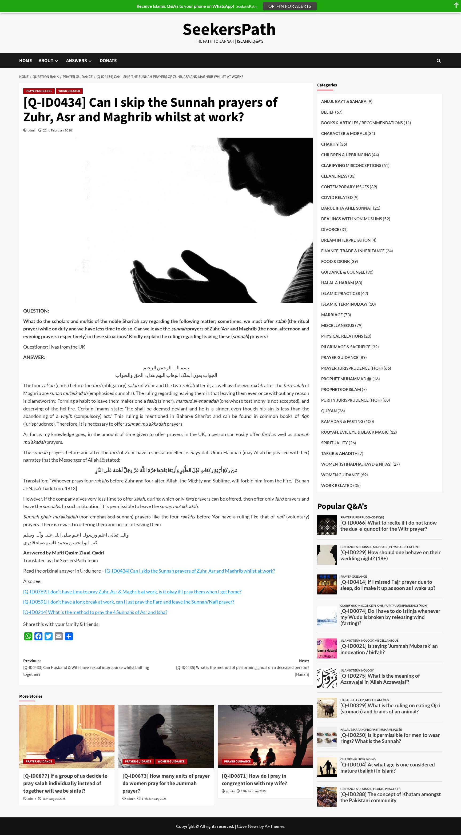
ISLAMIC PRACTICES (340, 293)
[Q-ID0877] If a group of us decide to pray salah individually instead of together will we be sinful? (65, 783)
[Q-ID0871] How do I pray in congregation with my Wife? (254, 779)
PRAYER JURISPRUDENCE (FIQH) (352, 367)
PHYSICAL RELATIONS (342, 335)
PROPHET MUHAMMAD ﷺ (346, 378)
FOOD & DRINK (335, 261)
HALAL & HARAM (337, 282)
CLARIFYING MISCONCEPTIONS (351, 165)
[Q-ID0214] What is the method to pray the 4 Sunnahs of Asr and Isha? (95, 612)
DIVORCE (330, 229)
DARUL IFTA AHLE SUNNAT (346, 207)
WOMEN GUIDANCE (171, 761)
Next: (242, 667)
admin (32, 130)
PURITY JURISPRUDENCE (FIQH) (351, 399)
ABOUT (46, 60)
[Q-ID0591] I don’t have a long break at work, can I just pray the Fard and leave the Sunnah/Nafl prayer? (128, 602)
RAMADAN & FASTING (342, 421)
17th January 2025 (154, 799)
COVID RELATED (337, 197)
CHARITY (330, 143)
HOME (25, 60)
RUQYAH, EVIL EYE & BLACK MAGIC (355, 431)
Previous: (86, 667)
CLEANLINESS (334, 175)
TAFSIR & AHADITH (339, 453)
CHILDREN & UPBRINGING (346, 154)
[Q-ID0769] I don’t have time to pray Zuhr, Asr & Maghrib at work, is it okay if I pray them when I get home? (132, 591)
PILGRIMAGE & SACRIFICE (346, 346)
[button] (438, 60)
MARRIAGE (332, 314)
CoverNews (248, 826)
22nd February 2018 (57, 130)
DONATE (108, 60)
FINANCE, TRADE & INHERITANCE (353, 250)
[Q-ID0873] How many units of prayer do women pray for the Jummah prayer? (166, 783)
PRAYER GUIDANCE (39, 91)
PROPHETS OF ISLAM (341, 389)
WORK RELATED (69, 91)
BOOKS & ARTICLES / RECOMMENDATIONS (362, 122)
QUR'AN (329, 410)
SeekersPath (229, 29)
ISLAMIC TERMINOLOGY (344, 303)
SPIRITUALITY (334, 442)
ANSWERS (76, 60)
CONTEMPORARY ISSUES (345, 186)
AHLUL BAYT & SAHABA (344, 101)
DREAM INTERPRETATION (346, 239)
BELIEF (327, 111)
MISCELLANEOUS (337, 325)
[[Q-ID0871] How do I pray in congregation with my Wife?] (265, 736)
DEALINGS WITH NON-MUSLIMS (351, 218)
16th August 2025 (54, 799)
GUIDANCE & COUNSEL (343, 271)
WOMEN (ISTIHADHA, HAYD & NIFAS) (356, 463)
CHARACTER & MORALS (344, 133)
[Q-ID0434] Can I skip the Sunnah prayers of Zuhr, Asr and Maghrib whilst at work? (190, 571)
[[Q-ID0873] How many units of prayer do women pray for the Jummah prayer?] (166, 736)
